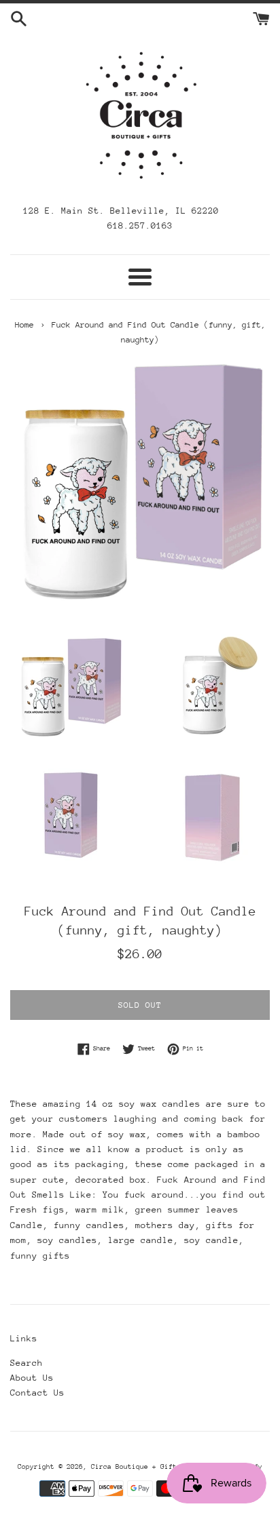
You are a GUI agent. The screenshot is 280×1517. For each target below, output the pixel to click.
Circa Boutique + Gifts (136, 1467)
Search (26, 1363)
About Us (32, 1378)
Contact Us (37, 1392)
